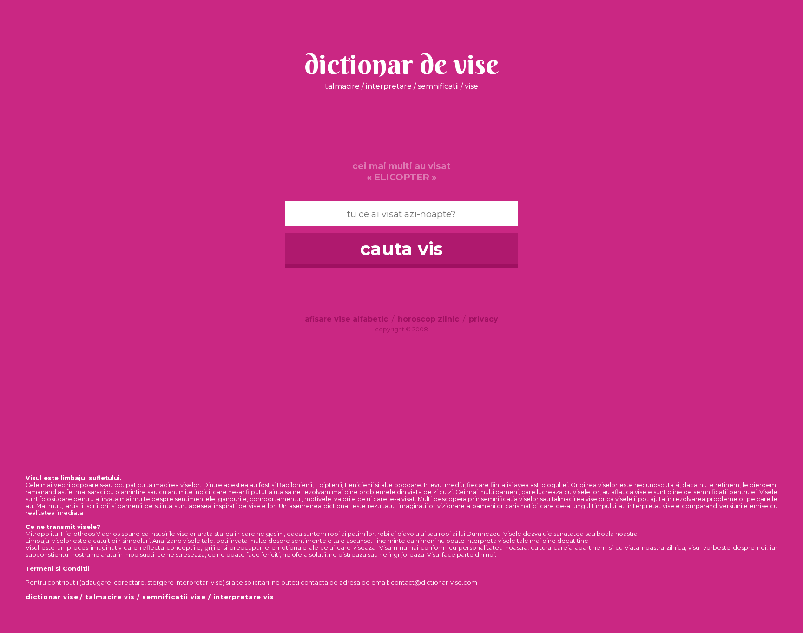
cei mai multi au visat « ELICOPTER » (401, 171)
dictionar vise (52, 596)
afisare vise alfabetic (346, 319)
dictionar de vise (401, 64)
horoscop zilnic (428, 319)
